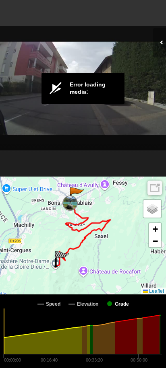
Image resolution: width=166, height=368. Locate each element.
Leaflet (156, 290)
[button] (76, 195)
